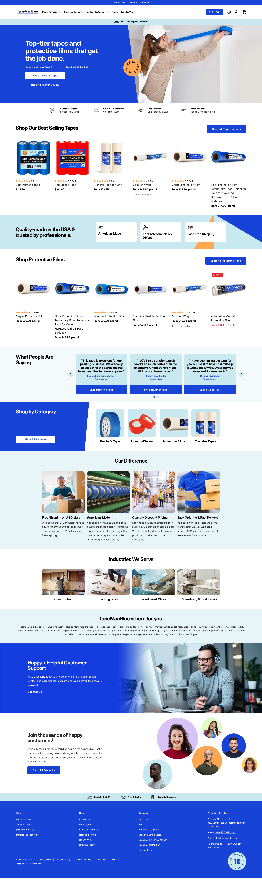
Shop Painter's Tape (45, 75)
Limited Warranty (83, 859)
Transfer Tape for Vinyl (123, 11)
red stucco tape (102, 627)
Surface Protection (97, 11)
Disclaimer (101, 859)
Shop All (214, 12)
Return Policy (85, 840)
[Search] (236, 11)
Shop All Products (36, 439)
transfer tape (118, 627)
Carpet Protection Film (186, 184)
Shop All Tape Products (45, 84)
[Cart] (244, 12)
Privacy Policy (44, 859)
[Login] (229, 12)
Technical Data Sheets (150, 834)
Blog (141, 824)
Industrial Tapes (73, 11)
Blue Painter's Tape (28, 184)
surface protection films (141, 627)
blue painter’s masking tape (79, 627)
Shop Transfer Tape (155, 389)
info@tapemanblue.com (226, 838)
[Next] (241, 374)
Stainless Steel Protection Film (149, 318)
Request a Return (87, 834)
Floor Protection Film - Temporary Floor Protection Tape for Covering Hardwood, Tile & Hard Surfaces (228, 193)
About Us (143, 819)
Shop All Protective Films (226, 260)
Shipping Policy (87, 845)
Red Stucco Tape (65, 184)
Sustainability (145, 850)
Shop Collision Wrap (101, 389)
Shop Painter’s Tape (210, 389)
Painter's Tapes (51, 11)
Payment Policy (63, 859)
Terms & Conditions (24, 859)
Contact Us (34, 691)
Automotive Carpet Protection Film (223, 318)
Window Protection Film (109, 316)
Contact (216, 822)
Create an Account (88, 829)
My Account (85, 824)
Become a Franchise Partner (153, 840)
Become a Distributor (149, 845)
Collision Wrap (142, 184)
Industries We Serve (149, 829)
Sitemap (115, 859)
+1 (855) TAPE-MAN (69, 111)
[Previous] (70, 374)
